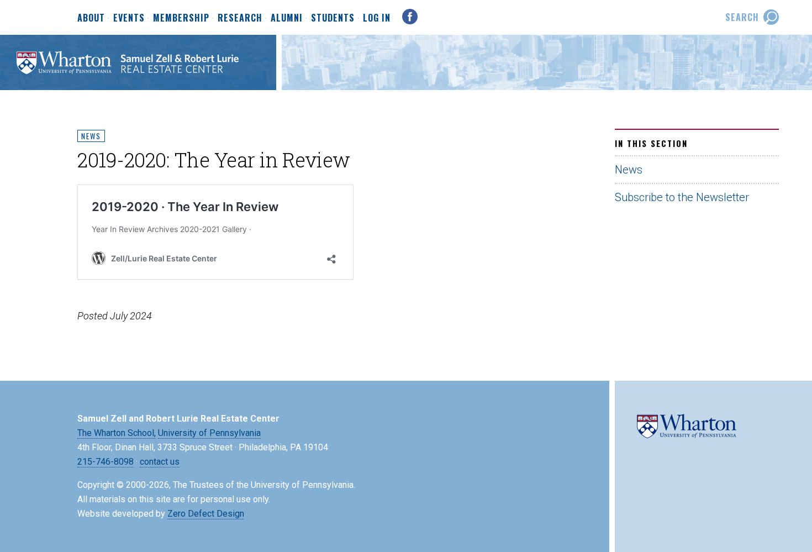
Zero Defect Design (205, 513)
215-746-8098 (105, 461)
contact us (160, 461)
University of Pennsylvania (209, 433)
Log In (377, 17)
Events (129, 18)
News (91, 135)
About (91, 18)
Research (240, 18)
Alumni (287, 18)
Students (333, 18)
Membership (181, 18)
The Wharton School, (116, 433)
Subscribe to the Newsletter (682, 197)
